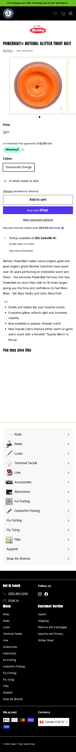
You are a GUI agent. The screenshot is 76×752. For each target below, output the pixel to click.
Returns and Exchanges (52, 627)
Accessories (10, 647)
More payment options (38, 220)
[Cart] (63, 13)
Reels (6, 621)
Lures (6, 627)
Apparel (7, 692)
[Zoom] (61, 109)
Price (6, 124)
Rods (6, 614)
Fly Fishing (9, 673)
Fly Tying (8, 680)
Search (42, 614)
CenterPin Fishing (14, 666)
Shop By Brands (13, 699)
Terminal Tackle (12, 634)
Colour (7, 158)
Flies (6, 686)
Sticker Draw (46, 640)
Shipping (7, 191)
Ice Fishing (9, 660)
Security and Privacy (50, 634)
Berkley (8, 50)
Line (5, 640)
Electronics (9, 653)
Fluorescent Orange (19, 167)
